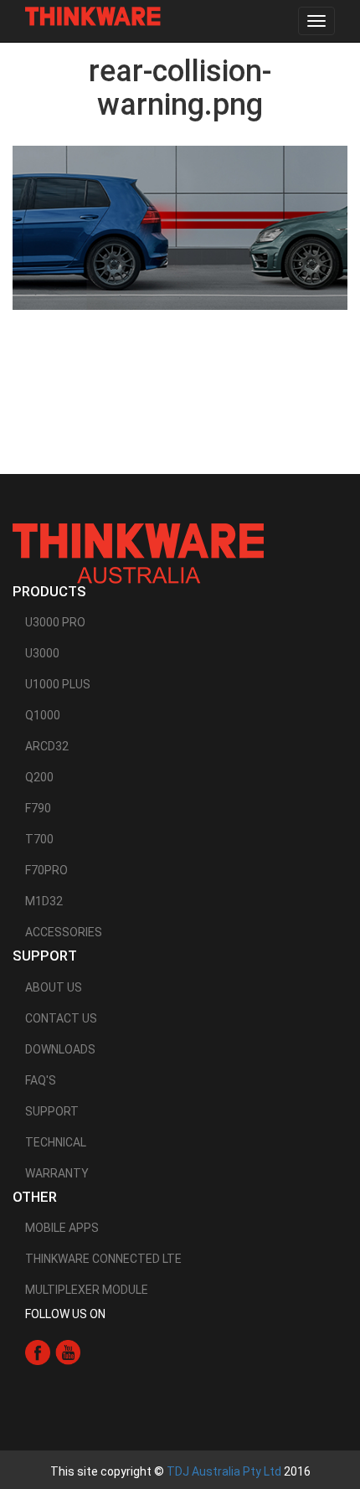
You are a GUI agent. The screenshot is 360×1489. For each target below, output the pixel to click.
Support (52, 1111)
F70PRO (46, 870)
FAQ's (40, 1080)
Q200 (39, 777)
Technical (55, 1142)
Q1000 (42, 715)
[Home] (93, 16)
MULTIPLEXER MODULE (86, 1289)
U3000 (42, 653)
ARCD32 (47, 746)
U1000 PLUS (57, 684)
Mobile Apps (62, 1227)
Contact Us (61, 1018)
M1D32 (44, 901)
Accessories (63, 932)
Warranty (57, 1173)
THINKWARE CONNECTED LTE (103, 1258)
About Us (53, 987)
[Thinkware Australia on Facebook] (37, 1351)
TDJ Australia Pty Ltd (224, 1471)
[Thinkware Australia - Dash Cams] (138, 552)
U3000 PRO (55, 622)
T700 (39, 839)
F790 (38, 808)
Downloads (60, 1049)
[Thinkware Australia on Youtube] (67, 1351)
